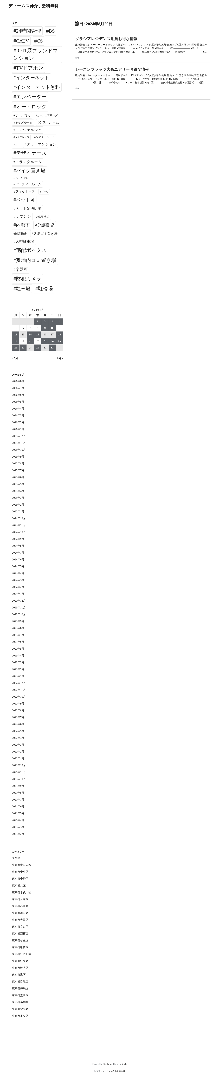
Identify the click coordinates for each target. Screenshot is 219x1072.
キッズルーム (24, 122)
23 (45, 341)
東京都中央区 (20, 871)
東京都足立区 (20, 1015)
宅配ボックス (31, 250)
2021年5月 (18, 813)
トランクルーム (28, 162)
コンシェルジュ (28, 130)
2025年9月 (18, 456)
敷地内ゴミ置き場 (36, 260)
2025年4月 (18, 490)
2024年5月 (18, 566)
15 (37, 334)
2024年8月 (18, 545)
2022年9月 (18, 703)
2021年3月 (18, 827)
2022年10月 (19, 696)
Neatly (124, 1064)
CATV (22, 41)
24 (52, 341)
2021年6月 (18, 806)
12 (15, 334)
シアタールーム (45, 137)
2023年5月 (18, 648)
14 (30, 334)
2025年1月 (18, 511)
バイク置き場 (30, 170)
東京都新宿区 (20, 933)
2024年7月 (18, 552)
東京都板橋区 (20, 947)
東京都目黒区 (20, 981)
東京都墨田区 (20, 912)
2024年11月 (19, 525)
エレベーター (31, 96)
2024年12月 (19, 518)
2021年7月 (18, 799)
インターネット (32, 77)
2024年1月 (18, 593)
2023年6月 (18, 641)
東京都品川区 (20, 906)
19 (15, 341)
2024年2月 (18, 586)
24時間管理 (28, 31)
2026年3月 (18, 415)
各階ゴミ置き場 (45, 233)
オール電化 (22, 115)
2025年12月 (19, 436)
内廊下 (23, 225)
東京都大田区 (20, 919)
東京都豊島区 (20, 1009)
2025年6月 (18, 477)
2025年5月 (18, 484)
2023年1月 (18, 676)
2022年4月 (18, 737)
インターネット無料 (38, 87)
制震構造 (21, 233)
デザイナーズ (31, 153)
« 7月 (15, 358)
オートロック (31, 106)
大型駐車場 (24, 241)
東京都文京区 (20, 926)
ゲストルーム (49, 122)
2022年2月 (18, 751)
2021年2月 (18, 833)
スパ (17, 144)
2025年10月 (19, 449)
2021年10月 (19, 779)
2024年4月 (18, 573)
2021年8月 (18, 792)
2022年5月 (18, 731)
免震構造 (43, 216)
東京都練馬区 (20, 988)
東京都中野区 (20, 878)
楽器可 (22, 269)
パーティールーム (28, 184)
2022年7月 (18, 717)
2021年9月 (18, 785)
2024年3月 (18, 580)
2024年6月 (18, 559)
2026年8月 (18, 381)
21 (30, 341)
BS (52, 31)
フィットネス (25, 191)
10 (52, 328)
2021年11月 (19, 772)
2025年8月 (18, 463)
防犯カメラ (28, 278)
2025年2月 (18, 504)
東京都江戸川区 (21, 954)
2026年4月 (18, 408)
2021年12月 (19, 765)
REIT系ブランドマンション (36, 54)
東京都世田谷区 (21, 864)
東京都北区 (19, 885)
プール (44, 191)
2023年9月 (18, 621)
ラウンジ (23, 216)
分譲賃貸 (45, 225)
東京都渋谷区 (20, 967)
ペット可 (25, 200)
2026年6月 (18, 394)
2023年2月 (18, 669)
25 (59, 341)
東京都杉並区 (20, 940)
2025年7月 (18, 470)
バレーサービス (21, 178)
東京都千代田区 (21, 892)
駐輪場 (45, 288)
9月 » (60, 358)
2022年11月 (19, 689)
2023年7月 (18, 634)
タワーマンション (41, 144)
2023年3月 (18, 662)
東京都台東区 (20, 899)
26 (15, 347)
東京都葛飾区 (20, 1002)
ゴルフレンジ (22, 137)
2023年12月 (19, 600)
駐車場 (23, 288)
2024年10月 (19, 532)
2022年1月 (18, 758)
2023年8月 (18, 628)
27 (23, 347)
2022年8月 (18, 710)
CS (40, 41)
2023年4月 (18, 655)
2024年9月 (18, 538)
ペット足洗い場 (28, 208)
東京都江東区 (20, 961)
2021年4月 (18, 820)
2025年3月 (18, 497)
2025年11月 (19, 442)
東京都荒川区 (20, 995)
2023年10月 (19, 614)
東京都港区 (19, 974)
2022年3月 (18, 744)
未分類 (16, 858)
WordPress (107, 1064)
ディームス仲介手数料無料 (34, 6)
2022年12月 (19, 683)
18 (59, 334)
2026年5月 (18, 401)
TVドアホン (29, 68)
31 (52, 347)
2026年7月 (18, 388)
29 (37, 347)
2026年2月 (18, 422)
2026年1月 (18, 429)
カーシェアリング (47, 115)
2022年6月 (18, 724)
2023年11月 (19, 607)
